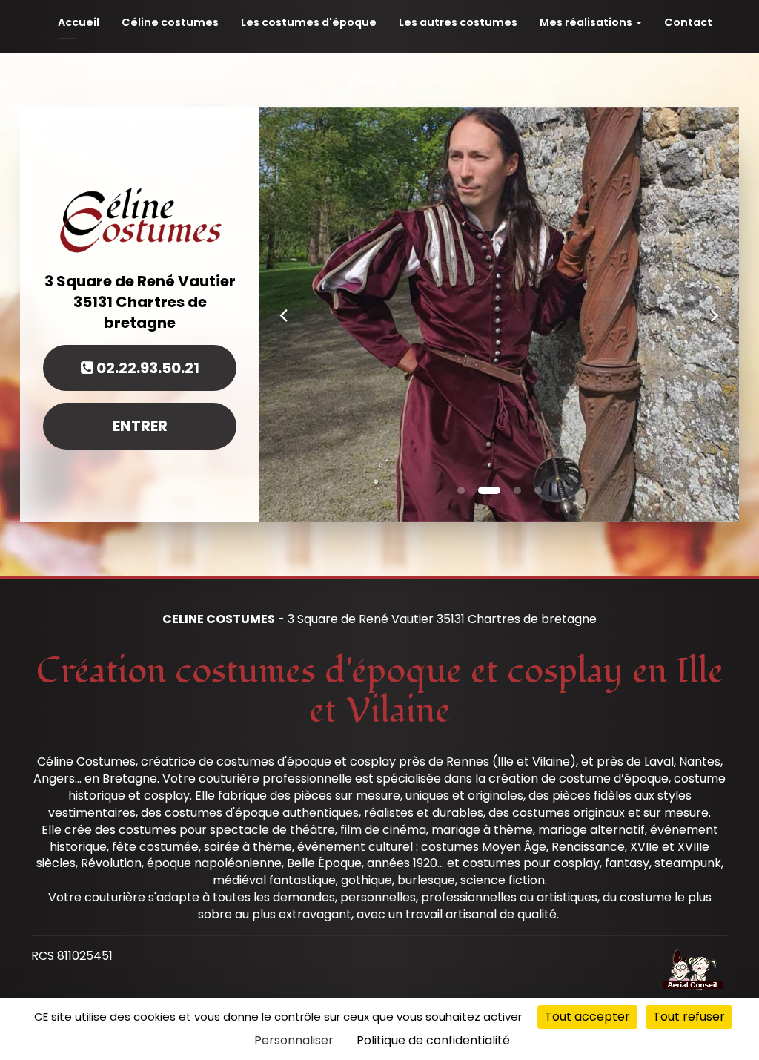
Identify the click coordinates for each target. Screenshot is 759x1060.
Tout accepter (587, 1016)
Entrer (140, 425)
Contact (688, 22)
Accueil (78, 22)
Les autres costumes (458, 22)
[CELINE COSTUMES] (139, 218)
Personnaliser (294, 1040)
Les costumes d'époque (309, 22)
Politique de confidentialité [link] (433, 1040)
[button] (283, 314)
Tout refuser (689, 1016)
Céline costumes (170, 22)
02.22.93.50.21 (146, 368)
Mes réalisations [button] (587, 22)
